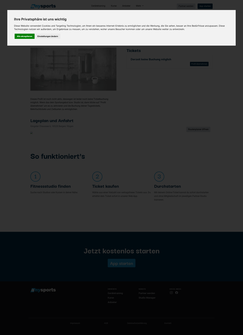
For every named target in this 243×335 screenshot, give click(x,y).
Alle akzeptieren (24, 36)
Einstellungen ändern (47, 36)
